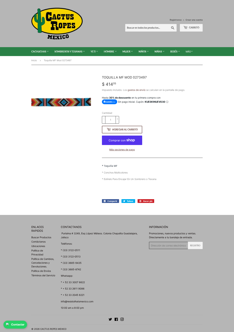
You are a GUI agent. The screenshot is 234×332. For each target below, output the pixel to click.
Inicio (34, 60)
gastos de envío (136, 89)
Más (188, 51)
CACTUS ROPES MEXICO (53, 329)
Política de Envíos (41, 270)
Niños (143, 51)
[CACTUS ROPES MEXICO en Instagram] (122, 319)
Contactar (17, 324)
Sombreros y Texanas (68, 51)
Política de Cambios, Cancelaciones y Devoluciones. (42, 262)
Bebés (174, 51)
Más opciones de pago (122, 149)
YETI (93, 51)
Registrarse (176, 20)
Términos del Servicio (43, 275)
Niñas (159, 51)
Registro (195, 245)
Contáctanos (38, 241)
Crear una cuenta (194, 20)
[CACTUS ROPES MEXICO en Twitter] (110, 319)
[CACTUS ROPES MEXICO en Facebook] (116, 319)
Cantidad (107, 112)
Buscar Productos (41, 237)
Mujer (126, 51)
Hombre (109, 51)
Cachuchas (39, 51)
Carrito (193, 27)
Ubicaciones (38, 246)
